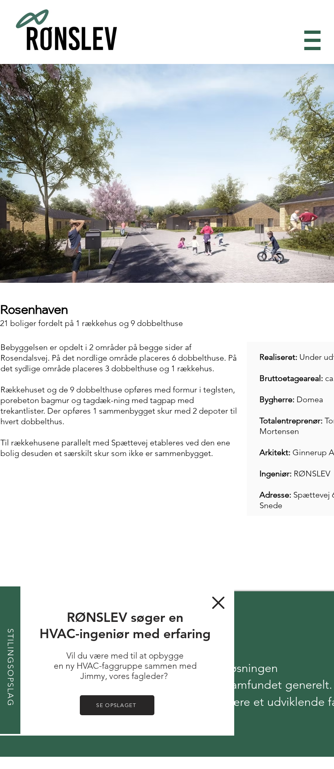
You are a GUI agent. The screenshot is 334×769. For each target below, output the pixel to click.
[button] (218, 603)
